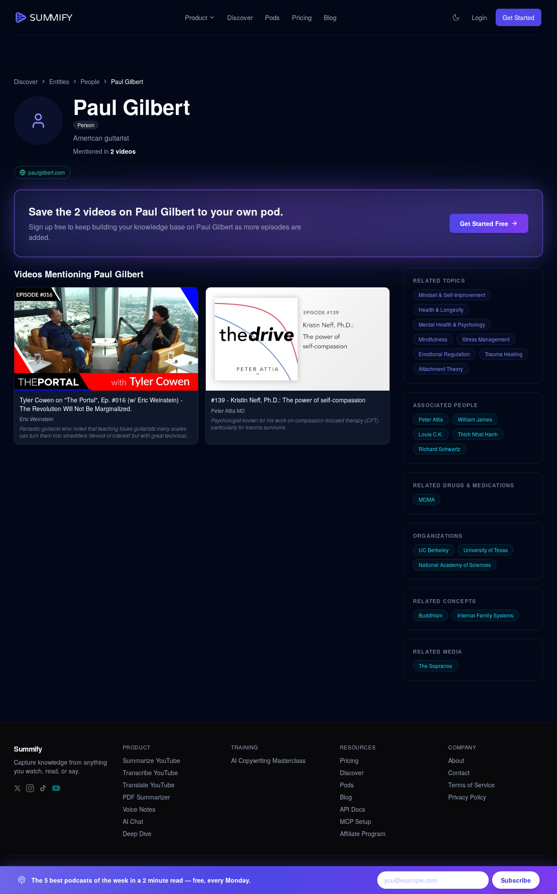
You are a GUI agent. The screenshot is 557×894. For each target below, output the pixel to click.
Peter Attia (431, 419)
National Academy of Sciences (455, 564)
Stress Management (486, 339)
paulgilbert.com (46, 172)
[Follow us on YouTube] (56, 787)
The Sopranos (435, 665)
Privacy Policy (467, 797)
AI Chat (133, 821)
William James (475, 419)
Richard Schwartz (439, 448)
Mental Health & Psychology (452, 324)
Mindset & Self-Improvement (452, 294)
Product (196, 17)
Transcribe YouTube (150, 772)
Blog (330, 17)
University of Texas (485, 549)
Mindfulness (433, 339)
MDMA (427, 499)
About (456, 760)
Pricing (302, 17)
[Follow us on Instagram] (30, 787)
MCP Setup (355, 821)
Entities (59, 81)
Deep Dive (137, 833)
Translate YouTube (148, 784)
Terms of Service (471, 784)
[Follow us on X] (17, 787)
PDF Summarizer (146, 797)
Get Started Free (484, 223)
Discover (240, 17)
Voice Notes (139, 809)
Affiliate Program (363, 833)
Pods (272, 17)
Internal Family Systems (485, 615)
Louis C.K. (431, 434)
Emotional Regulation (444, 354)
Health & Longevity (441, 309)
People (90, 81)
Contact (459, 772)
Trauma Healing (504, 354)
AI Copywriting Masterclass (268, 760)
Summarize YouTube (151, 760)
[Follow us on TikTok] (43, 787)
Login (479, 17)
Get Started (518, 17)
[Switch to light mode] (456, 17)
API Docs (352, 809)
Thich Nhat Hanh (478, 434)
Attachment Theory (441, 368)
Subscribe (516, 880)
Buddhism (431, 615)
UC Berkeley (434, 549)
